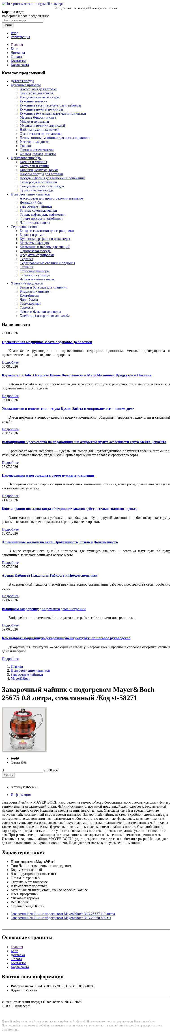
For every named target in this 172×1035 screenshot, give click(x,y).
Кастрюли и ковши (34, 166)
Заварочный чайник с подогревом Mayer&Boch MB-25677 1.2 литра (63, 914)
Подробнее (10, 362)
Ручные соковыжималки (38, 210)
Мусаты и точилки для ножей (42, 125)
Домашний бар (31, 202)
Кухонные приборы (26, 85)
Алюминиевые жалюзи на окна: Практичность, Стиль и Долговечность (60, 542)
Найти (8, 25)
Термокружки (30, 303)
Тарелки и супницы (35, 275)
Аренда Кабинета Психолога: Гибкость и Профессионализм (49, 575)
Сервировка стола (24, 227)
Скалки (25, 146)
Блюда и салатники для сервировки (47, 231)
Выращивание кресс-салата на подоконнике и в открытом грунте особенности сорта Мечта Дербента (84, 442)
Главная (17, 45)
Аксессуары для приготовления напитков (52, 198)
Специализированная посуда (42, 186)
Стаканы (26, 267)
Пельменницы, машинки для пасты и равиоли (55, 138)
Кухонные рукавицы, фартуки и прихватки (53, 113)
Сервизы (26, 259)
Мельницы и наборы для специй (45, 247)
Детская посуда (22, 81)
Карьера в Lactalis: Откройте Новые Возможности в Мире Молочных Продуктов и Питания (76, 375)
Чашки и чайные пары (37, 279)
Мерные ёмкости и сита (38, 117)
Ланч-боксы (29, 299)
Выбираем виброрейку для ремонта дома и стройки (44, 609)
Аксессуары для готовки (38, 89)
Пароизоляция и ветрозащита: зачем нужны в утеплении (48, 475)
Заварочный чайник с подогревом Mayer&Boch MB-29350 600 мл (61, 918)
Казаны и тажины (33, 162)
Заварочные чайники (36, 206)
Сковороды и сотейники (38, 182)
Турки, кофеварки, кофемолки (43, 214)
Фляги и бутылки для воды (40, 311)
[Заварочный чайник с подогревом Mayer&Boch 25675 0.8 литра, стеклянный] (24, 751)
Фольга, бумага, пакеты (38, 154)
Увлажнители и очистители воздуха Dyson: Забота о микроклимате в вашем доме (68, 409)
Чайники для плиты (35, 222)
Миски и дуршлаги (34, 121)
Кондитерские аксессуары (40, 97)
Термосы (26, 307)
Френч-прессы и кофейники (41, 218)
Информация (21, 795)
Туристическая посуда (37, 190)
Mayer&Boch (20, 678)
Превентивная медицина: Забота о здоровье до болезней (47, 342)
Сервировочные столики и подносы (47, 263)
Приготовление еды (26, 158)
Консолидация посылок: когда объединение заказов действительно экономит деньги (70, 509)
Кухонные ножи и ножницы (41, 109)
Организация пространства (40, 133)
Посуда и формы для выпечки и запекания (52, 178)
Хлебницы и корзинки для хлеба (45, 316)
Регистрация (20, 37)
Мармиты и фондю (34, 243)
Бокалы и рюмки (32, 235)
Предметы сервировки (37, 255)
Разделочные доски (34, 142)
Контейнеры (29, 295)
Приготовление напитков (30, 194)
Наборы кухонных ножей (39, 129)
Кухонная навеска (33, 101)
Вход (14, 33)
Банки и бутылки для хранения (43, 287)
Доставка (18, 53)
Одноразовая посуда (35, 251)
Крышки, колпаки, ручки (39, 170)
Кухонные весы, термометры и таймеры (50, 105)
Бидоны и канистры (35, 291)
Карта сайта (20, 65)
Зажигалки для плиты (36, 93)
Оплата (16, 57)
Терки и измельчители (37, 150)
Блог (14, 49)
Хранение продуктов (27, 283)
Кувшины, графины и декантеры (45, 239)
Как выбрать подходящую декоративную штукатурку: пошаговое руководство (66, 638)
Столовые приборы (34, 271)
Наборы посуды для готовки (41, 174)
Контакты (18, 61)
